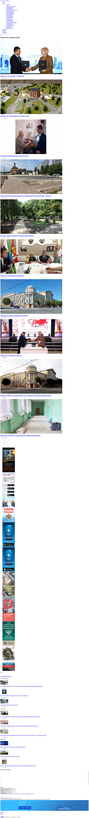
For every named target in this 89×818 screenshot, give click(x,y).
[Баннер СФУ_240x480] (8, 645)
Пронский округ (9, 15)
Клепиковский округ (10, 10)
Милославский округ (10, 12)
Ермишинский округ (10, 7)
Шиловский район (10, 28)
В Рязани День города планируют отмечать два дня (14, 116)
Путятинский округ (10, 16)
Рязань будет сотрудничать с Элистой (10, 355)
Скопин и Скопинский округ (12, 22)
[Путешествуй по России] (8, 620)
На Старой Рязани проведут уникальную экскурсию (10, 756)
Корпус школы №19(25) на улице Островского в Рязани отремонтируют (20, 435)
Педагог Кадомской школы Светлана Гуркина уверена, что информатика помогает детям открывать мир (20, 716)
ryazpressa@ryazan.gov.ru (12, 793)
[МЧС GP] (8, 546)
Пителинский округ (10, 14)
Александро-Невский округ (11, 6)
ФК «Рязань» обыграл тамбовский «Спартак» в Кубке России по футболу (14, 695)
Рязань (8, 5)
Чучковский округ (10, 26)
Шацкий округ (9, 27)
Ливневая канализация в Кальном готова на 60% (14, 315)
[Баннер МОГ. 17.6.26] (8, 670)
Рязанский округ (9, 19)
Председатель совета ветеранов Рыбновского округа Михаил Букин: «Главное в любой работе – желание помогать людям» (23, 735)
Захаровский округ (10, 8)
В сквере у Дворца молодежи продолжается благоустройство (17, 235)
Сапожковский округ (10, 20)
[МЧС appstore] (8, 571)
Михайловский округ (10, 13)
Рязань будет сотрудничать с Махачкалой (12, 275)
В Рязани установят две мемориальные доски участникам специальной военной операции (25, 395)
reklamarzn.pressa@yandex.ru (26, 793)
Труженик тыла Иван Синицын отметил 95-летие (14, 156)
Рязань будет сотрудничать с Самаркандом (12, 76)
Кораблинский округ (10, 11)
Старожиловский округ (11, 24)
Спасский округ (9, 23)
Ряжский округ (9, 18)
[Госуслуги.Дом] (8, 496)
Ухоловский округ (10, 25)
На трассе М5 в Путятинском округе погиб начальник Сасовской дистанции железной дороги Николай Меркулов (21, 686)
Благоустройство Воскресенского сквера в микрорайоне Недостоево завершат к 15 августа (25, 195)
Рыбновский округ (10, 17)
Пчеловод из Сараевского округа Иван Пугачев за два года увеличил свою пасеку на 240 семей (18, 765)
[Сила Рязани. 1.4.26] (8, 521)
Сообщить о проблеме (25, 807)
